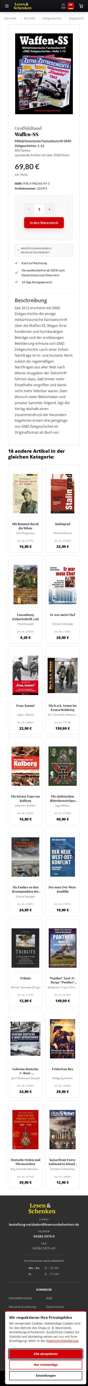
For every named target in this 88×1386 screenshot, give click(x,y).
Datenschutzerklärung (62, 1341)
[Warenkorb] (81, 6)
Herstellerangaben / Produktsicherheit (36, 250)
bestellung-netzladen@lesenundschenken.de (44, 1224)
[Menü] (7, 6)
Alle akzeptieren (46, 1354)
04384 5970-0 (44, 1236)
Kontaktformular (20, 1298)
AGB (49, 1298)
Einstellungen (46, 1375)
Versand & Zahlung (22, 1307)
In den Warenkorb (44, 223)
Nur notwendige (46, 1365)
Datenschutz (55, 1307)
